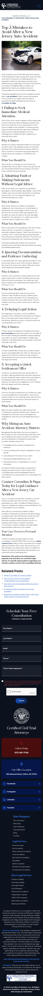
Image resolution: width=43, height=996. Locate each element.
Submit (21, 701)
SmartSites (27, 992)
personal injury (8, 333)
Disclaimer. (16, 989)
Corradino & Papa (9, 103)
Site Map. (24, 989)
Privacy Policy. (34, 989)
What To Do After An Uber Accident (17, 575)
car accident (12, 96)
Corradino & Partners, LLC (21, 16)
